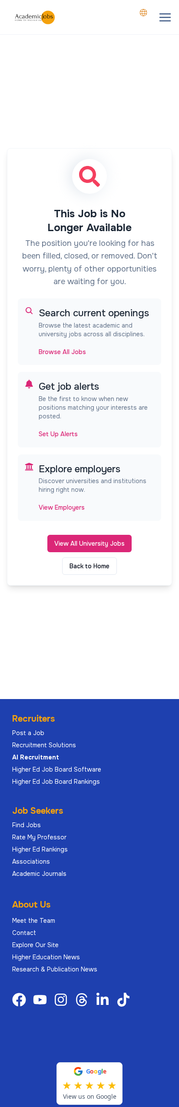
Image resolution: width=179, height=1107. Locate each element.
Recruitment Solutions (44, 745)
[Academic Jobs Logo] (34, 17)
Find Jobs (26, 825)
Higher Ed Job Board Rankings (56, 782)
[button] (165, 17)
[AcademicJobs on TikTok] (125, 1000)
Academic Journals (39, 874)
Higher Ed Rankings (40, 849)
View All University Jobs (89, 543)
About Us (31, 904)
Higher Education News (46, 957)
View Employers (62, 507)
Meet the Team (33, 921)
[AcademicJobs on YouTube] (41, 1000)
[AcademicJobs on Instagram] (62, 1000)
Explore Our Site (35, 945)
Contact (24, 933)
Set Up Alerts (58, 434)
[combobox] (143, 12)
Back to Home (89, 566)
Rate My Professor (39, 837)
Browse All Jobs (62, 352)
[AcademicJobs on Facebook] (21, 1000)
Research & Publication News (54, 969)
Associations (31, 861)
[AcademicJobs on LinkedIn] (104, 1000)
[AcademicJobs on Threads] (83, 1000)
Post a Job (28, 733)
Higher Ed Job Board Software (56, 769)
